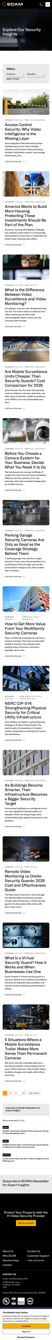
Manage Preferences (26, 1337)
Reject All (26, 1332)
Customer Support (38, 1255)
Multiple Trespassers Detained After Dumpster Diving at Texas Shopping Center (25, 1132)
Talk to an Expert (26, 1223)
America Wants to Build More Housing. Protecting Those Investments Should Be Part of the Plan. (26, 215)
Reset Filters (13, 79)
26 (25, 1093)
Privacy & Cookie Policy (39, 1321)
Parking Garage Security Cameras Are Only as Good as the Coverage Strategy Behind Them (24, 544)
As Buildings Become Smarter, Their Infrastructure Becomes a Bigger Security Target (26, 794)
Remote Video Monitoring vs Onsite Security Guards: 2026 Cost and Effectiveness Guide (25, 880)
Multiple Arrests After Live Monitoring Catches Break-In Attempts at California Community (26, 1146)
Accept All (26, 1326)
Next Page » (34, 1094)
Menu (47, 4)
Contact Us (33, 1251)
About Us (8, 1251)
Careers (7, 1264)
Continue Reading (13, 161)
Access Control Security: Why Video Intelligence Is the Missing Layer (26, 1160)
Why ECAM (9, 1255)
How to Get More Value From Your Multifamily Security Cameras (25, 628)
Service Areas (11, 1260)
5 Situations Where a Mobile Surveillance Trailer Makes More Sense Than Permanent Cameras (26, 1048)
